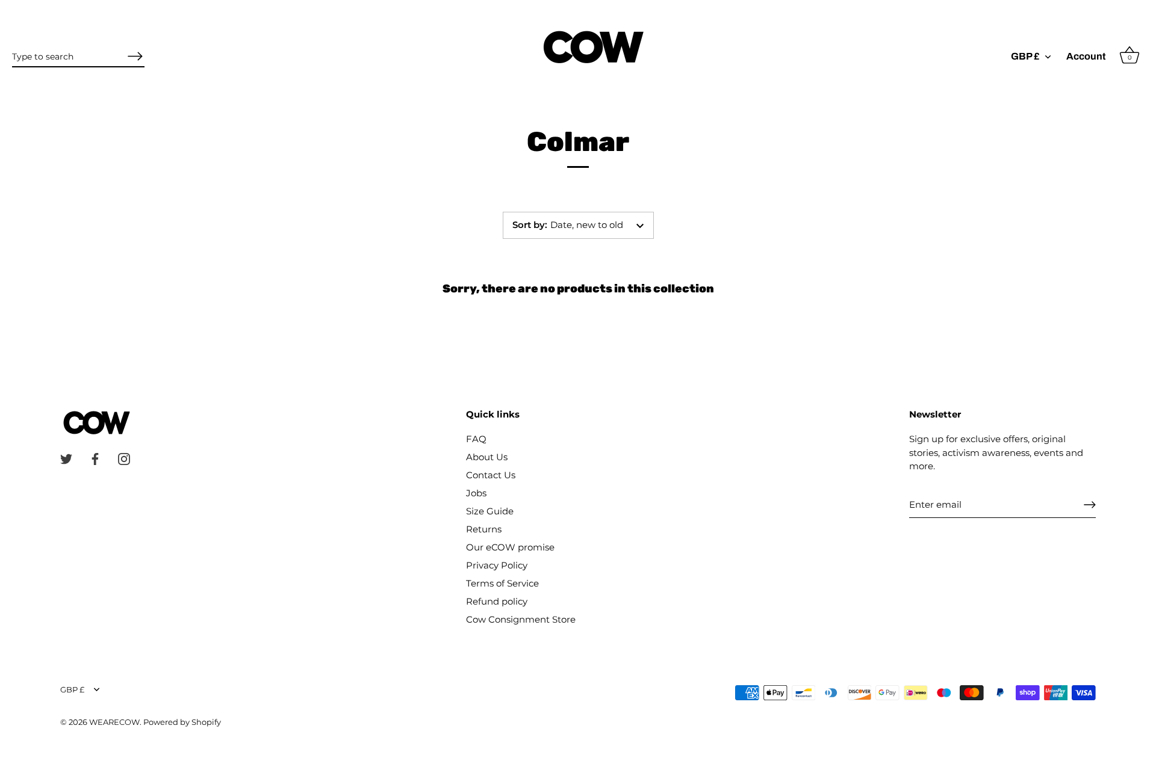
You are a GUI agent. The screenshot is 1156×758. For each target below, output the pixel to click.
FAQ (476, 439)
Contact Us (490, 475)
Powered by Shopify (182, 722)
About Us (487, 457)
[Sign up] (1090, 505)
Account (1086, 56)
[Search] (135, 56)
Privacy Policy (496, 565)
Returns (484, 529)
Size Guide (490, 511)
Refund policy (496, 601)
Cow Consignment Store (521, 619)
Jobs (476, 493)
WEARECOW (114, 722)
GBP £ (1025, 56)
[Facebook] (95, 458)
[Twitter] (66, 458)
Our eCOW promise (510, 547)
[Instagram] (124, 458)
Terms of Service (502, 583)
